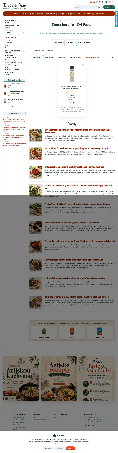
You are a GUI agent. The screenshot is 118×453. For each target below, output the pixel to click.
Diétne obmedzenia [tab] (84, 42)
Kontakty (56, 417)
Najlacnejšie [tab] (49, 57)
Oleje (6, 48)
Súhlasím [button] (70, 448)
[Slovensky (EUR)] (93, 2)
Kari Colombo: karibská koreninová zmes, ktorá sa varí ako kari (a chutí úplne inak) (77, 131)
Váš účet (110, 2)
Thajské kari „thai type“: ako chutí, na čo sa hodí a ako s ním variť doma (76, 204)
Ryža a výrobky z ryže (12, 25)
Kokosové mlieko (10, 57)
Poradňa (36, 414)
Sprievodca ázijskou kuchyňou (94, 14)
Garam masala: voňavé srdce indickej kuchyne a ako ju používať (73, 259)
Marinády (8, 53)
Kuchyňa (7, 74)
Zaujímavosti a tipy (74, 14)
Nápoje (7, 67)
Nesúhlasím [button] (59, 448)
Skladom (50, 50)
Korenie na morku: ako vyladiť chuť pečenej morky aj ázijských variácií (76, 297)
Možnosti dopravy (18, 422)
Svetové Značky (51, 14)
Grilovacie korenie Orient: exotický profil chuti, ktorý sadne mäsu (74, 167)
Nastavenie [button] (48, 448)
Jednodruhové (10, 35)
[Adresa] (85, 418)
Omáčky (7, 27)
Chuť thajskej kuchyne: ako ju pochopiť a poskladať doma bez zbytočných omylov (14, 129)
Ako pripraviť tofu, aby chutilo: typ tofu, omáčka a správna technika (14, 144)
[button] (113, 7)
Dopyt (35, 417)
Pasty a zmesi (9, 30)
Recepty (61, 14)
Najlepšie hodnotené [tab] (92, 57)
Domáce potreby (28, 14)
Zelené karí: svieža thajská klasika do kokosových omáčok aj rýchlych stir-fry (78, 186)
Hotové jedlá (9, 55)
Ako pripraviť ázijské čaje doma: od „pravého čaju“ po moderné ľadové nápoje (13, 137)
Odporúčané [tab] (37, 57)
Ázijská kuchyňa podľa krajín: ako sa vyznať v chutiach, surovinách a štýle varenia (14, 121)
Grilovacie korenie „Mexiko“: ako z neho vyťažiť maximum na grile (74, 278)
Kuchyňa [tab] (70, 42)
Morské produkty (10, 65)
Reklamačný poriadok (19, 425)
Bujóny (8, 40)
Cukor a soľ (9, 42)
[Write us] (85, 425)
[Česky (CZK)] (91, 2)
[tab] (106, 58)
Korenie (7, 32)
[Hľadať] (99, 7)
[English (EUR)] (96, 2)
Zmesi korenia (11, 37)
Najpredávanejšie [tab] (75, 57)
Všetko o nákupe (19, 414)
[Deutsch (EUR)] (99, 2)
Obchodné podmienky (19, 417)
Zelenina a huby (10, 60)
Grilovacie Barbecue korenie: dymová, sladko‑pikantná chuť (71, 222)
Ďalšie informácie (59, 444)
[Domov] (14, 5)
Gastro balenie (9, 72)
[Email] (102, 2)
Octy (6, 45)
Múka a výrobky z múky (12, 50)
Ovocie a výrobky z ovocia (13, 62)
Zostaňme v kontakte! (40, 420)
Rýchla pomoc (92, 425)
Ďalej (13, 107)
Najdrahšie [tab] (61, 57)
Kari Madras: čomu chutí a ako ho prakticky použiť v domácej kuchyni (76, 148)
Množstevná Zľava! (38, 50)
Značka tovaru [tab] (58, 42)
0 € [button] (109, 7)
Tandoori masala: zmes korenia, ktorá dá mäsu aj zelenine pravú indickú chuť (79, 241)
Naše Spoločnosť (60, 414)
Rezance (7, 23)
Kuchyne (40, 14)
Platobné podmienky (19, 420)
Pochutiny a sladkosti (12, 70)
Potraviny (16, 14)
